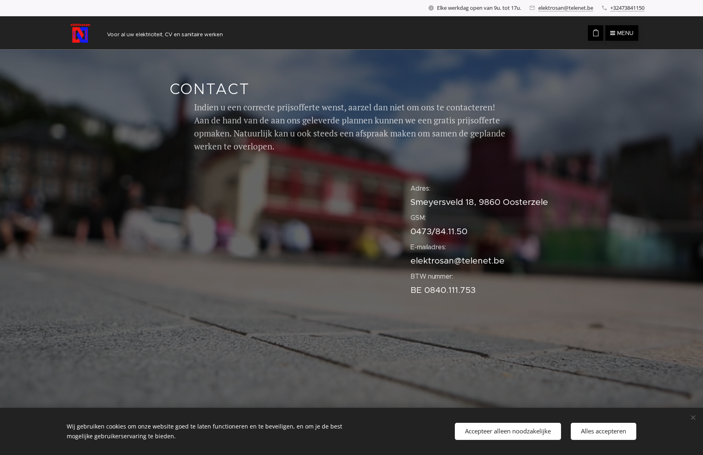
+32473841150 (627, 7)
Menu (625, 33)
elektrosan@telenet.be (565, 7)
